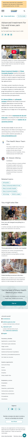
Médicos (3, 385)
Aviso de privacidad (6, 436)
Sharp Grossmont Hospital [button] (10, 191)
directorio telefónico (12, 330)
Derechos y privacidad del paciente (10, 354)
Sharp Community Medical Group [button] (11, 185)
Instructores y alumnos (7, 391)
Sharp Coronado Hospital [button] (9, 188)
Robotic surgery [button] (16, 194)
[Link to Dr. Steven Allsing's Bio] (3, 166)
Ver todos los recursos (7, 357)
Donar (3, 367)
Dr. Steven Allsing (6, 99)
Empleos (3, 372)
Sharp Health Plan (6, 375)
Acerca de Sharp (5, 364)
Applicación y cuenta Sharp (8, 341)
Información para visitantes (8, 343)
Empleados (4, 383)
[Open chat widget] (24, 435)
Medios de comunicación (7, 393)
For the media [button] (21, 16)
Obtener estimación (6, 349)
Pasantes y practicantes (7, 388)
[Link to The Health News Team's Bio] (3, 147)
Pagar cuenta (4, 346)
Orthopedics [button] (6, 182)
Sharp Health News (9, 16)
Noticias (3, 370)
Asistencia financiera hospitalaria (10, 351)
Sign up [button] (14, 303)
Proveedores (4, 396)
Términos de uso (17, 436)
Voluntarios (4, 399)
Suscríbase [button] (14, 421)
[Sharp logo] (14, 11)
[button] (2, 11)
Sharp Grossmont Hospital (9, 71)
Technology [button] (6, 194)
